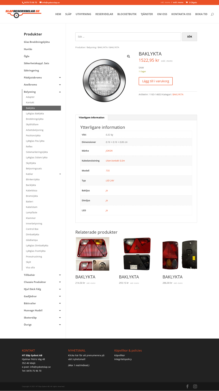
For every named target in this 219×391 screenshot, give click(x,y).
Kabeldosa (31, 190)
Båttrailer (30, 303)
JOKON (109, 150)
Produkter (80, 47)
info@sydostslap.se (40, 366)
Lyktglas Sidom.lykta (36, 157)
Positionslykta (33, 135)
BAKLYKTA (103, 47)
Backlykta (31, 185)
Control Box (32, 228)
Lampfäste (31, 212)
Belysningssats (34, 168)
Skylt (28, 262)
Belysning (91, 47)
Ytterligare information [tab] (91, 117)
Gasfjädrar (30, 296)
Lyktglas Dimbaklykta (37, 245)
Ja (107, 190)
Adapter (30, 96)
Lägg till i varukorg (155, 81)
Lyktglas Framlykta (36, 250)
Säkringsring (31, 70)
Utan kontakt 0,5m (115, 160)
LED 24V (110, 180)
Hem (58, 14)
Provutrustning (34, 256)
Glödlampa (32, 240)
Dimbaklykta (32, 234)
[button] (128, 56)
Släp (68, 14)
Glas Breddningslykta (37, 42)
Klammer (31, 218)
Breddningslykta (34, 118)
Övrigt (28, 324)
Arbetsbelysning (34, 130)
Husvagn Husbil (33, 310)
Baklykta (30, 108)
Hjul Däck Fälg (32, 289)
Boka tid (201, 14)
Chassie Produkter (35, 282)
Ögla (26, 56)
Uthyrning (83, 14)
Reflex (29, 146)
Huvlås (28, 49)
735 (108, 170)
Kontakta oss (181, 14)
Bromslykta (32, 195)
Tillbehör (29, 275)
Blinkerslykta (33, 179)
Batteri (29, 201)
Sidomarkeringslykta (37, 151)
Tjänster (147, 14)
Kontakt (30, 102)
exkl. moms (178, 2)
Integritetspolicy (123, 359)
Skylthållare (32, 124)
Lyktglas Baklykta (35, 113)
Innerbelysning (34, 223)
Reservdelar (104, 14)
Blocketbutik (127, 14)
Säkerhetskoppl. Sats (36, 63)
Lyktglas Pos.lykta (35, 140)
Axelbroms (30, 84)
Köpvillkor (119, 355)
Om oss (162, 14)
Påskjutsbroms (33, 77)
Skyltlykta (31, 163)
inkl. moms (165, 2)
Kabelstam (31, 206)
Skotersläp (30, 317)
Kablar (29, 173)
